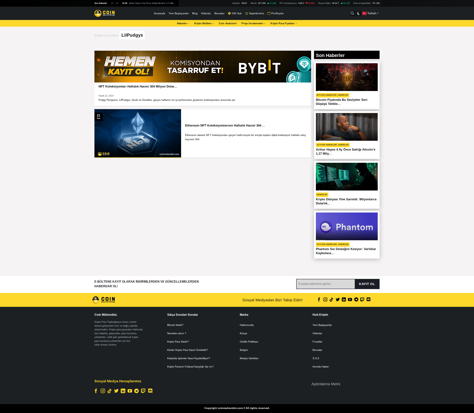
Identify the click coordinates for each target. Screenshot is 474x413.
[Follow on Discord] (368, 300)
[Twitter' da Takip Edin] (338, 300)
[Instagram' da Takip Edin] (325, 300)
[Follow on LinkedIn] (344, 300)
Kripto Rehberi (203, 23)
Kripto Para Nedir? (178, 341)
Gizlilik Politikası (249, 341)
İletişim (244, 349)
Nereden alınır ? (176, 333)
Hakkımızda (247, 324)
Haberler (182, 23)
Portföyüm (277, 13)
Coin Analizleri (228, 23)
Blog (195, 13)
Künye (243, 333)
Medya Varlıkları (249, 358)
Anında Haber (321, 366)
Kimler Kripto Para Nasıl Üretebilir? (187, 349)
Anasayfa (159, 13)
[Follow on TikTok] (331, 300)
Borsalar (219, 13)
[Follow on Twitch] (362, 300)
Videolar (206, 13)
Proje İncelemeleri (252, 23)
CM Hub (237, 13)
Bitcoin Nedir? (175, 324)
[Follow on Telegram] (356, 300)
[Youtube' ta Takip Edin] (350, 300)
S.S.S (316, 358)
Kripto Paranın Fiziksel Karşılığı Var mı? (190, 366)
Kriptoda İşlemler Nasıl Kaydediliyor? (188, 358)
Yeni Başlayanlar (178, 13)
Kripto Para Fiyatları (282, 23)
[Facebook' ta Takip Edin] (319, 300)
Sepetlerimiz (256, 13)
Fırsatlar (317, 341)
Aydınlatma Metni (325, 384)
